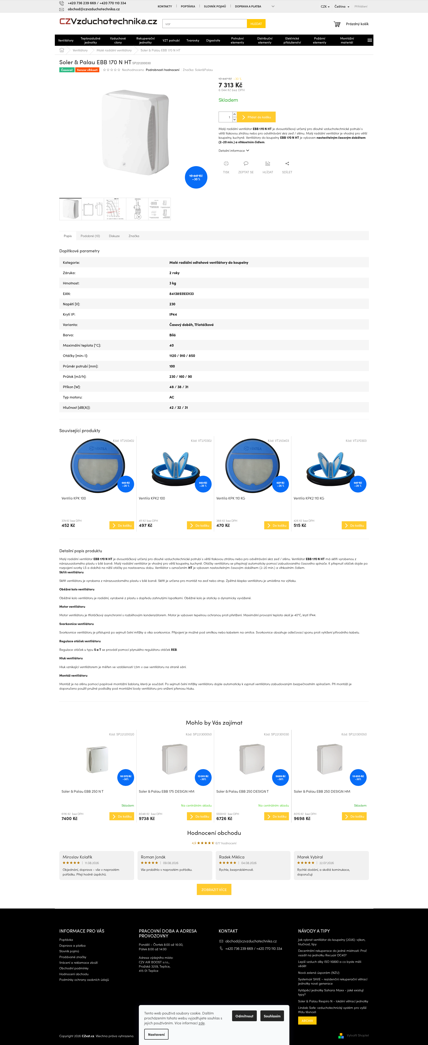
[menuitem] (66, 40)
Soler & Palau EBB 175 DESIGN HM (166, 791)
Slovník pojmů (215, 6)
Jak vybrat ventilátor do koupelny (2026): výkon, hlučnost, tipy (331, 941)
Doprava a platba (248, 6)
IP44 (173, 314)
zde (202, 1022)
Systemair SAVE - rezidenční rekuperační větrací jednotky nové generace (332, 981)
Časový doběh (181, 324)
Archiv (307, 1020)
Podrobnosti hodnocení (162, 70)
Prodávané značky (72, 957)
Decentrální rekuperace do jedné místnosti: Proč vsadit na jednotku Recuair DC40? (332, 952)
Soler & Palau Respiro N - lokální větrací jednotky (333, 1001)
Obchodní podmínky (74, 968)
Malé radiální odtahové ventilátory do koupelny (208, 262)
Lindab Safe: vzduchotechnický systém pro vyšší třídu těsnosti (332, 1009)
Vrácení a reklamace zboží (78, 962)
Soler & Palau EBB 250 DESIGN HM (322, 791)
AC (171, 396)
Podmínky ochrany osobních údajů (84, 979)
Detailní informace (232, 150)
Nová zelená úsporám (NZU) (318, 972)
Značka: (198, 69)
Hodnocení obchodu (214, 832)
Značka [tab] (134, 235)
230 (172, 303)
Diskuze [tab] (114, 235)
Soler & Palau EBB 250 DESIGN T (242, 791)
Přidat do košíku (259, 117)
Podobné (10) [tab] (90, 235)
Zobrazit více (214, 889)
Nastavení (156, 1034)
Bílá (172, 334)
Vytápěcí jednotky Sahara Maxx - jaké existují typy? (331, 992)
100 (172, 365)
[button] (98, 816)
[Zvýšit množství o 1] (234, 114)
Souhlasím (272, 1015)
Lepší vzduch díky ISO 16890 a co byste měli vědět (329, 963)
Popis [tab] (68, 235)
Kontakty (165, 6)
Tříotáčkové (204, 324)
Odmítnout (244, 1015)
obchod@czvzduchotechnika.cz (251, 940)
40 (171, 345)
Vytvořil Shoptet (358, 1035)
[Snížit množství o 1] (234, 119)
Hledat (256, 23)
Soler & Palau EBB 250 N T (83, 791)
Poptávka (188, 6)
